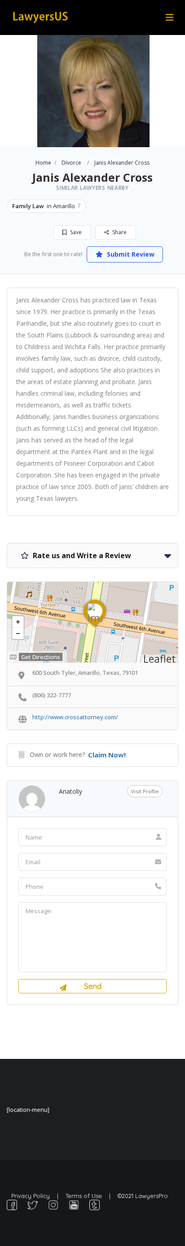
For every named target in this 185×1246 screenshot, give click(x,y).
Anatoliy (70, 791)
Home (43, 162)
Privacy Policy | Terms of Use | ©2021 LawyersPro (89, 1195)
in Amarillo (46, 206)
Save (75, 232)
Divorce (71, 162)
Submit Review (129, 254)
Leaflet (159, 658)
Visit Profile (145, 791)
